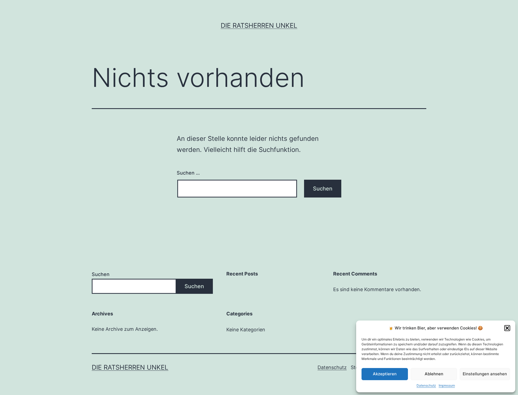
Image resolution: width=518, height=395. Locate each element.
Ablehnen (434, 373)
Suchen (101, 274)
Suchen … (188, 173)
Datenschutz (426, 385)
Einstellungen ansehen (485, 373)
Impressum (447, 385)
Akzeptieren (385, 373)
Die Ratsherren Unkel (259, 25)
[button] (507, 328)
